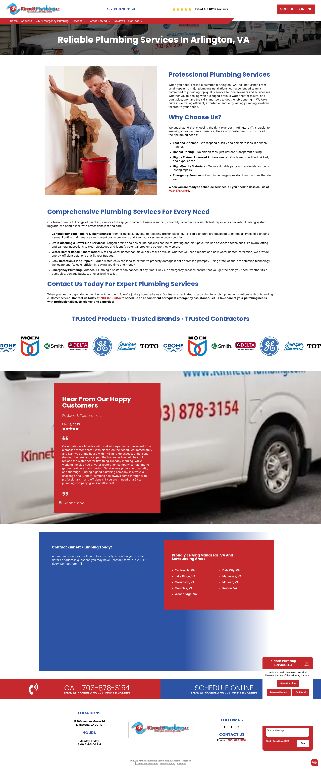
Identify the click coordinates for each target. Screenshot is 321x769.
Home (14, 21)
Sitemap (181, 763)
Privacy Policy (167, 763)
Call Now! (301, 692)
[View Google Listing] (225, 729)
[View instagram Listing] (238, 729)
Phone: (231, 740)
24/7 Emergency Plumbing (52, 21)
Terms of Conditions (147, 763)
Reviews (120, 21)
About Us (26, 21)
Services (77, 21)
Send (303, 743)
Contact (133, 21)
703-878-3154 (122, 9)
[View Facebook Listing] (232, 729)
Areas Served (98, 21)
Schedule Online (296, 9)
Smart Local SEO (281, 741)
